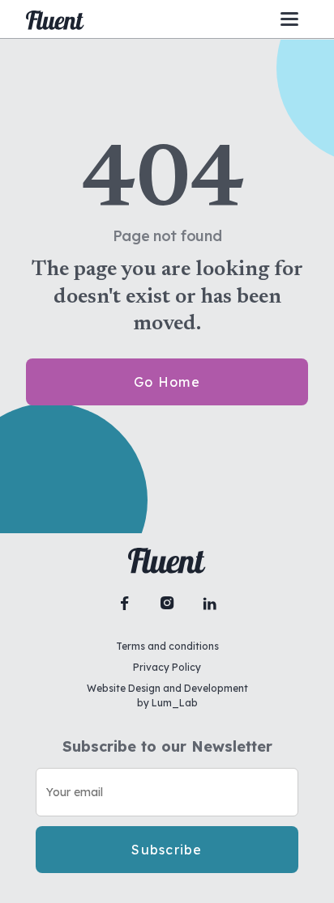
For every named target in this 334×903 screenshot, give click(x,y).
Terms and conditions (167, 646)
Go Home (167, 382)
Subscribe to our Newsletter (167, 747)
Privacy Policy (167, 667)
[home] (55, 19)
